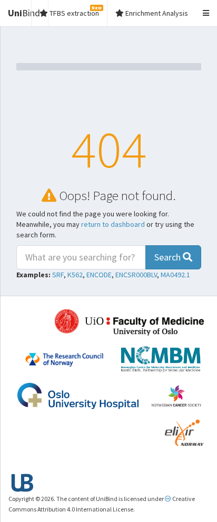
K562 (75, 274)
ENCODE (99, 274)
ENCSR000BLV (136, 274)
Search (168, 257)
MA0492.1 (175, 274)
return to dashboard (113, 224)
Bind (24, 13)
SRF (58, 274)
